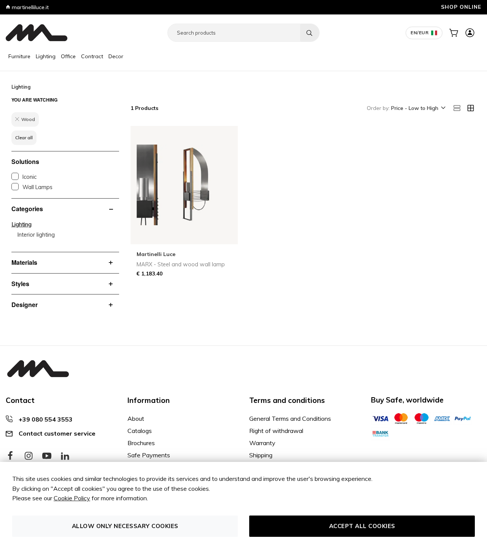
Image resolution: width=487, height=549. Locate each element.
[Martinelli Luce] (36, 33)
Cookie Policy (72, 498)
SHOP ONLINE (461, 6)
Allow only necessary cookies (125, 526)
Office (68, 56)
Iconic (29, 176)
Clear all (24, 137)
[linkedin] (65, 456)
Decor (115, 56)
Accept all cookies (362, 526)
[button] (417, 108)
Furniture (19, 56)
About (135, 418)
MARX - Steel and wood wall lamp (181, 264)
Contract (92, 56)
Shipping (260, 455)
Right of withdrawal (276, 431)
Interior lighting (36, 234)
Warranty (262, 443)
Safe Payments (148, 455)
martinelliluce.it (29, 7)
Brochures (141, 443)
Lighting (46, 56)
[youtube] (46, 456)
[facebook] (10, 456)
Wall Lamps (37, 187)
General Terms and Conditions (290, 418)
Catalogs (139, 431)
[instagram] (28, 456)
